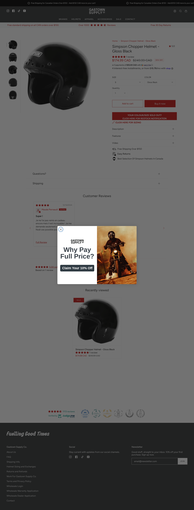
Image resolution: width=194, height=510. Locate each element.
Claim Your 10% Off (77, 268)
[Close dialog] (60, 229)
